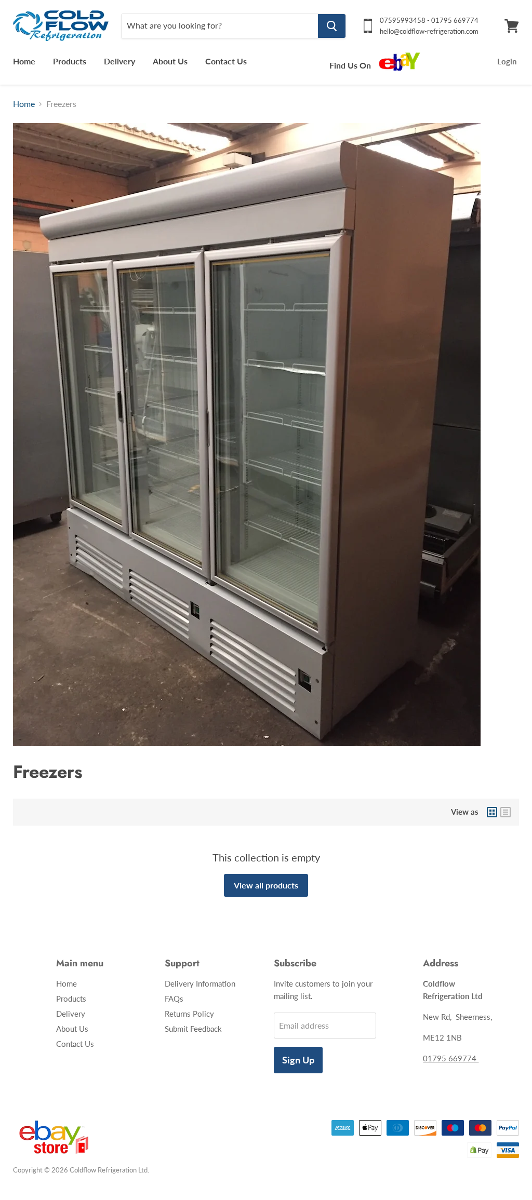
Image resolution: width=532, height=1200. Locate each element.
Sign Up (298, 1060)
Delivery (119, 61)
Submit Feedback (193, 1028)
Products (69, 61)
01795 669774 (450, 1058)
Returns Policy (189, 1013)
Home (24, 61)
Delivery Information (200, 983)
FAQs (174, 998)
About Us (170, 61)
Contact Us (226, 61)
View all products (266, 885)
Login (506, 61)
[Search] (331, 26)
